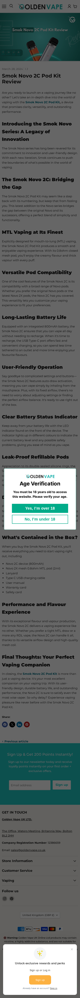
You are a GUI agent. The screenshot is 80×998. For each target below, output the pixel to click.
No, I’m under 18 (40, 519)
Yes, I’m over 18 (40, 508)
